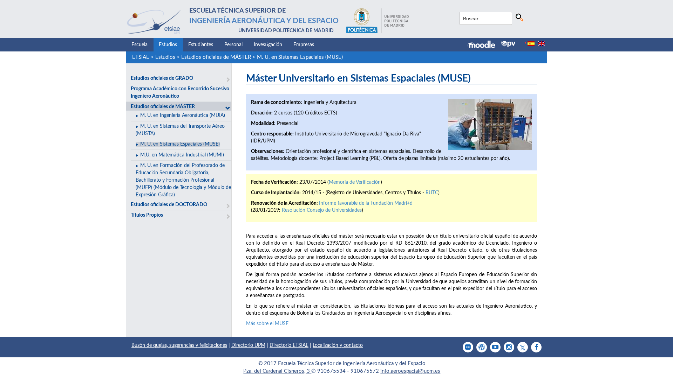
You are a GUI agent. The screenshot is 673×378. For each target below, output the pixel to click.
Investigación (268, 44)
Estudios (168, 44)
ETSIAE (140, 57)
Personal (233, 44)
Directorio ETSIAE (289, 345)
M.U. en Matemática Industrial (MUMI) (182, 155)
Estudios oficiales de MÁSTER (216, 57)
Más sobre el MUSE (267, 323)
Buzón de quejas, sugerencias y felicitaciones (179, 345)
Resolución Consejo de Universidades (322, 210)
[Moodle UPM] (484, 45)
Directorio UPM (248, 345)
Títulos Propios (147, 215)
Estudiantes (200, 44)
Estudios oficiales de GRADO (162, 78)
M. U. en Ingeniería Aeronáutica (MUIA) (182, 115)
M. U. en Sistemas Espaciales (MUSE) (300, 57)
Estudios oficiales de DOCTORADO (169, 204)
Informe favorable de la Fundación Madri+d (366, 203)
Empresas (303, 44)
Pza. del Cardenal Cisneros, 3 (277, 371)
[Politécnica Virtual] (508, 44)
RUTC (432, 192)
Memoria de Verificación (355, 182)
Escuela (139, 44)
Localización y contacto (338, 345)
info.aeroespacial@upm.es (410, 371)
